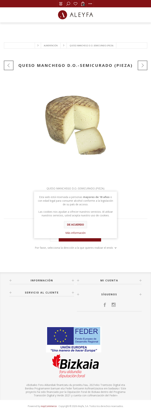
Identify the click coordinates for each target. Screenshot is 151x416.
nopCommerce (49, 406)
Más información (75, 233)
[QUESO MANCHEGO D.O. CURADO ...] (8, 65)
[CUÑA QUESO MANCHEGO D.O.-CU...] (142, 65)
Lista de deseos (75, 3)
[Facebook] (104, 304)
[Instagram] (113, 304)
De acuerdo (75, 224)
